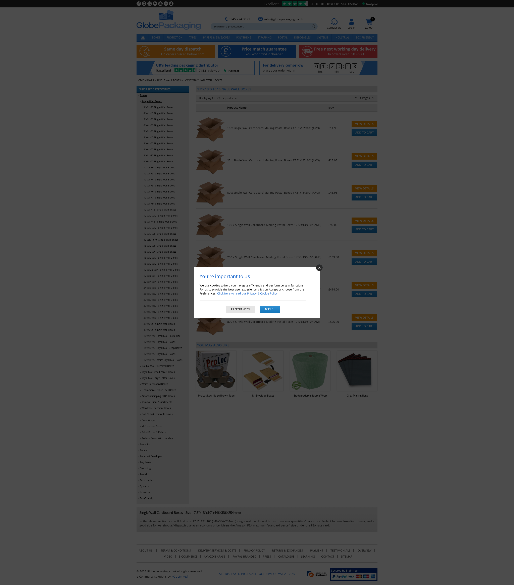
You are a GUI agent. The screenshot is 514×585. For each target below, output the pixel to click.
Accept (269, 309)
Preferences (240, 309)
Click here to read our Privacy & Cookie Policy (247, 293)
